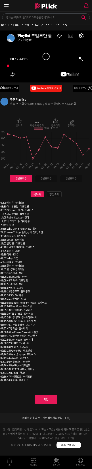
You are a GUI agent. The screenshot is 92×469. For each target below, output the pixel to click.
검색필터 (34, 463)
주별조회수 (46, 178)
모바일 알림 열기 (86, 6)
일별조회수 (21, 178)
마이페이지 (80, 463)
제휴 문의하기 (68, 445)
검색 (83, 17)
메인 (46, 399)
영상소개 (54, 194)
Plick (46, 10)
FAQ (67, 418)
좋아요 (19, 125)
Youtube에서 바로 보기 (46, 88)
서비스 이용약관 (31, 418)
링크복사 (71, 125)
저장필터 (57, 463)
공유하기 (55, 125)
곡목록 (37, 194)
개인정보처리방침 (52, 418)
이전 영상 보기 (11, 88)
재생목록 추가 (37, 125)
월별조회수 (71, 178)
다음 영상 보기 (80, 88)
